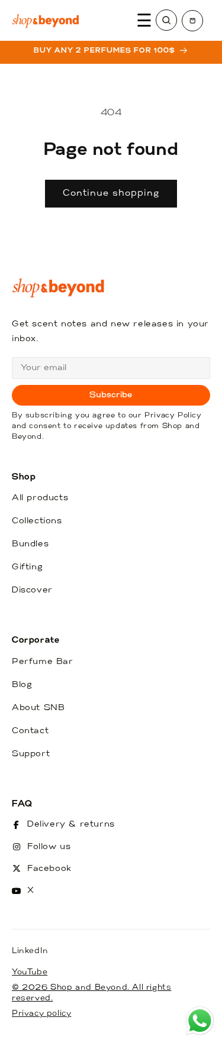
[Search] (166, 20)
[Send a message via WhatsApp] (200, 1021)
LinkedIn (30, 951)
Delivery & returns (71, 824)
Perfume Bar (42, 661)
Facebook (49, 868)
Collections (37, 521)
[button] (192, 20)
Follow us (48, 847)
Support (31, 754)
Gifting (27, 567)
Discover (32, 590)
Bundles (30, 544)
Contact (30, 731)
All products (40, 498)
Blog (22, 685)
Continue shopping (111, 193)
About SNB (38, 708)
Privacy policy (41, 1014)
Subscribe (111, 395)
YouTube (29, 972)
